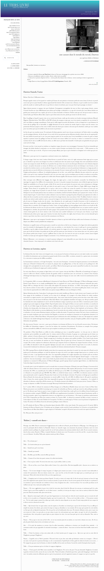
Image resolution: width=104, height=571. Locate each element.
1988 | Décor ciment (14, 30)
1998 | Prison (16, 37)
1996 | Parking (16, 35)
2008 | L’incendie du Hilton (13, 44)
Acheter (25, 69)
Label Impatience (59, 81)
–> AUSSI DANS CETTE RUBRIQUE (91, 61)
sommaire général (15, 23)
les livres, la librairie (13, 68)
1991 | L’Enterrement (14, 34)
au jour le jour (15, 63)
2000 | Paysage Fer (15, 41)
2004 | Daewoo (16, 42)
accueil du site (65, 560)
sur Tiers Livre (46, 74)
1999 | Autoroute (15, 39)
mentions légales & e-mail (93, 564)
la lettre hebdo (15, 66)
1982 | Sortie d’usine (14, 25)
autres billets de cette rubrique (61, 559)
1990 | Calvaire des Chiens (13, 32)
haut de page (55, 560)
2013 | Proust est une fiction (12, 49)
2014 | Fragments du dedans (13, 51)
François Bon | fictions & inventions (36, 65)
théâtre (18, 52)
